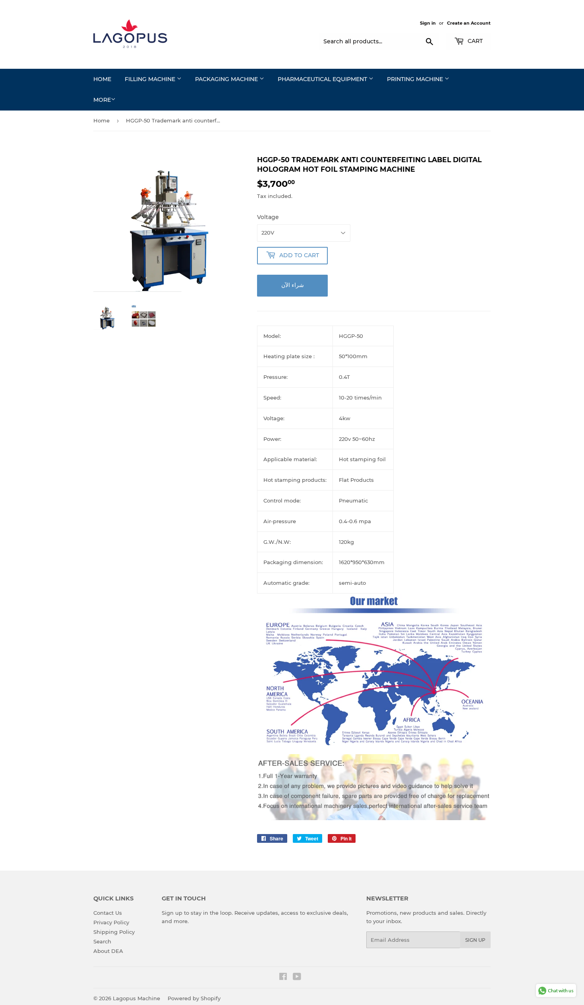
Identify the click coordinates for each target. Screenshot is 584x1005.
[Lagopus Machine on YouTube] (297, 977)
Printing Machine (416, 79)
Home (102, 79)
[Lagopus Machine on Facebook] (283, 977)
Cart (474, 41)
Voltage (268, 217)
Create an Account (469, 23)
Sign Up (475, 940)
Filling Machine (151, 79)
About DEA (108, 951)
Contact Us (107, 913)
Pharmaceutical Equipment (323, 79)
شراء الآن (292, 285)
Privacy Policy (111, 922)
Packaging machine (227, 79)
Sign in (428, 23)
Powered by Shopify (194, 998)
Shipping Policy (114, 932)
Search (102, 941)
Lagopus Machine (136, 998)
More (102, 99)
